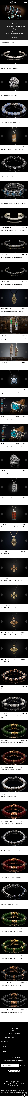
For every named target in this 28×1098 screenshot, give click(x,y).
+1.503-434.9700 (19, 1037)
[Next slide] (26, 55)
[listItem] (19, 1084)
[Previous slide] (2, 55)
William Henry (19, 1077)
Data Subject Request (9, 1084)
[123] (14, 55)
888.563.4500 (17, 1034)
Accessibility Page (7, 1092)
